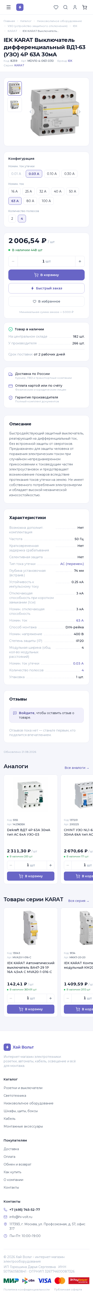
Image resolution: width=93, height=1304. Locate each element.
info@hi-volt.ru (20, 1217)
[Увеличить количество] (79, 261)
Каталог (26, 21)
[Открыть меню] (9, 7)
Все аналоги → (77, 768)
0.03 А (78, 663)
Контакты (11, 1187)
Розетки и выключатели (23, 1088)
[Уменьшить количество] (13, 261)
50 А (72, 191)
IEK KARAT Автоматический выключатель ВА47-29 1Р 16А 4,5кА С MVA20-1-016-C (30, 967)
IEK (75, 26)
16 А (14, 191)
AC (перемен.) (72, 564)
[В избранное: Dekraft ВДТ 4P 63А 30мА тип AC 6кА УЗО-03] (51, 780)
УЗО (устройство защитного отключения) (37, 26)
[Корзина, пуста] (84, 7)
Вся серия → (78, 901)
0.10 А (52, 174)
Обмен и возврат (17, 1164)
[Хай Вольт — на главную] (19, 7)
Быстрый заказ (49, 288)
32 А (43, 191)
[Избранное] (55, 7)
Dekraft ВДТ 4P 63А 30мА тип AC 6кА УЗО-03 (28, 832)
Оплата (9, 1157)
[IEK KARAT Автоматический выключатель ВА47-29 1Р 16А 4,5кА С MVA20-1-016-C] (31, 928)
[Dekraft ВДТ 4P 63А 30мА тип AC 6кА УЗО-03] (31, 795)
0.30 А (69, 174)
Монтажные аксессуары (23, 1126)
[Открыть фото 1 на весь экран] (55, 111)
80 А (30, 201)
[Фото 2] (14, 105)
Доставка (11, 1149)
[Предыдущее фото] (30, 112)
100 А (46, 201)
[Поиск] (65, 7)
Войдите (27, 713)
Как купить (12, 1172)
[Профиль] (74, 7)
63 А (80, 620)
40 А (57, 191)
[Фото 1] (14, 88)
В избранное (49, 301)
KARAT (12, 31)
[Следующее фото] (80, 112)
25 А (28, 191)
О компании (13, 1180)
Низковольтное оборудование (59, 21)
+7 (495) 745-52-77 (24, 1210)
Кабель (9, 1119)
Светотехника (15, 1096)
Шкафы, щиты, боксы (21, 1111)
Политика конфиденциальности (27, 1289)
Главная (9, 21)
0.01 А (16, 174)
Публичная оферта (68, 1289)
